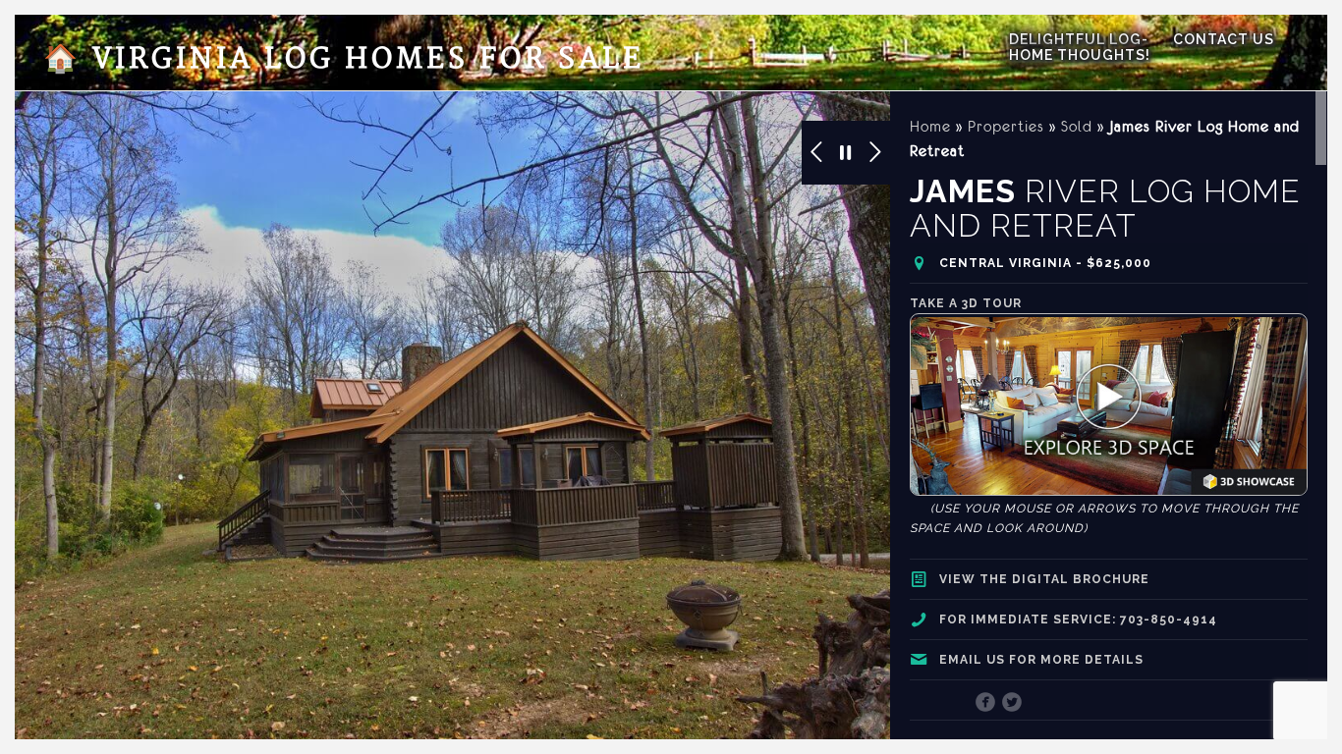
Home (930, 126)
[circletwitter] (1012, 704)
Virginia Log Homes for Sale (343, 59)
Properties (1006, 126)
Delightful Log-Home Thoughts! (1079, 47)
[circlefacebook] (986, 704)
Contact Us (1223, 39)
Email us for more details (1041, 660)
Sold (1076, 126)
